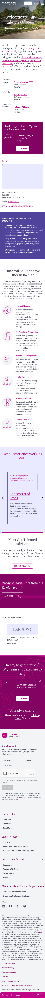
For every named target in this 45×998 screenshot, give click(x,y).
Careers (6, 865)
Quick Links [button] (8, 814)
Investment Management (26, 356)
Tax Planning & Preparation (27, 332)
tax (31, 60)
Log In (5, 842)
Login (36, 3)
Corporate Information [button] (14, 859)
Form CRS (5, 977)
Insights (6, 828)
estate (37, 60)
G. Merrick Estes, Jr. (24, 136)
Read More (11, 643)
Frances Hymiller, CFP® (23, 82)
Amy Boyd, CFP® (20, 94)
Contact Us (7, 819)
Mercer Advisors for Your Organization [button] (22, 886)
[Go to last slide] (2, 498)
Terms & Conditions (8, 963)
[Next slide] (43, 498)
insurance (7, 63)
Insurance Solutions (24, 398)
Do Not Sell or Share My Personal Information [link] (17, 986)
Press (5, 877)
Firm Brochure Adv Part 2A (10, 972)
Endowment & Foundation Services (17, 896)
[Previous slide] (2, 635)
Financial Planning (23, 306)
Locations (7, 824)
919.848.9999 (13, 202)
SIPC (40, 933)
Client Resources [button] (11, 836)
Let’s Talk (22, 149)
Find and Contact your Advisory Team (18, 850)
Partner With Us (9, 869)
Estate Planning (22, 377)
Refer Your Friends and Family (15, 846)
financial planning (31, 57)
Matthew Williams (21, 107)
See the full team (22, 566)
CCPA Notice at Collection (10, 981)
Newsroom (7, 873)
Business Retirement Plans (14, 892)
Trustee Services (23, 419)
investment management (15, 60)
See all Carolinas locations (16, 206)
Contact (28, 3)
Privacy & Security (8, 968)
